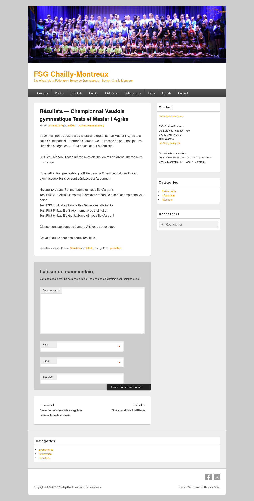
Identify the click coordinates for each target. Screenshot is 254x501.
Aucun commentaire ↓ (91, 125)
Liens (151, 93)
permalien (115, 248)
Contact (183, 93)
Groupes (42, 93)
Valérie (71, 125)
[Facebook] (208, 477)
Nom (45, 344)
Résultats (76, 93)
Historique (111, 93)
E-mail (46, 361)
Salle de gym (133, 93)
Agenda (166, 93)
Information (168, 195)
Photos (59, 93)
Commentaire (51, 290)
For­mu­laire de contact (171, 116)
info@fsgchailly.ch (169, 143)
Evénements (169, 191)
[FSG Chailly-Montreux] (127, 61)
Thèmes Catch (212, 487)
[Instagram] (217, 477)
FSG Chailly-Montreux (71, 73)
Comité (93, 93)
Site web (48, 376)
